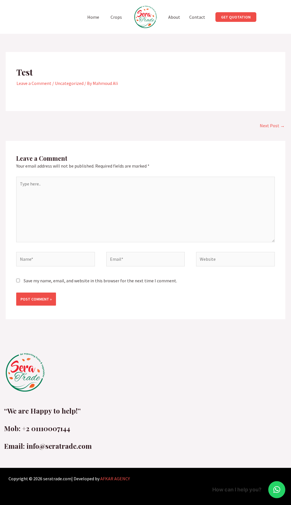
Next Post (272, 125)
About (174, 17)
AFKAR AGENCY (115, 478)
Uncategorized (69, 83)
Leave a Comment (33, 83)
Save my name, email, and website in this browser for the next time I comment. (100, 280)
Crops (116, 17)
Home (93, 17)
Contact (197, 17)
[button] (235, 17)
